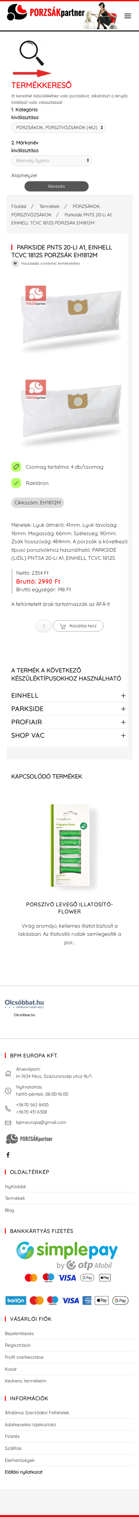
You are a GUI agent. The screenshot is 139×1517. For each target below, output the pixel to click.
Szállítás (13, 1448)
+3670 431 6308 (31, 1112)
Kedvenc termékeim (26, 1381)
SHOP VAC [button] (28, 735)
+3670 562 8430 (32, 1105)
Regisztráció (17, 1345)
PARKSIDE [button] (27, 708)
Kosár (11, 1369)
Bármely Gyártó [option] (32, 160)
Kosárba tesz (83, 626)
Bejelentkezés (19, 1333)
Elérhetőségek (20, 1460)
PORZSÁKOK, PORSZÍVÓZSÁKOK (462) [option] (56, 127)
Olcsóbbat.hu (24, 1015)
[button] (127, 16)
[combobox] (58, 127)
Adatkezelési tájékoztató (30, 1424)
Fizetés (12, 1436)
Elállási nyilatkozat (24, 1472)
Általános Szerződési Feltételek (37, 1412)
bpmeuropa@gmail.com (41, 1122)
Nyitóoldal (15, 1186)
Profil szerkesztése (24, 1357)
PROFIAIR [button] (26, 722)
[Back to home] (61, 15)
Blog (9, 1210)
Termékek (15, 1198)
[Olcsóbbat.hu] (24, 1004)
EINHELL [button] (25, 695)
